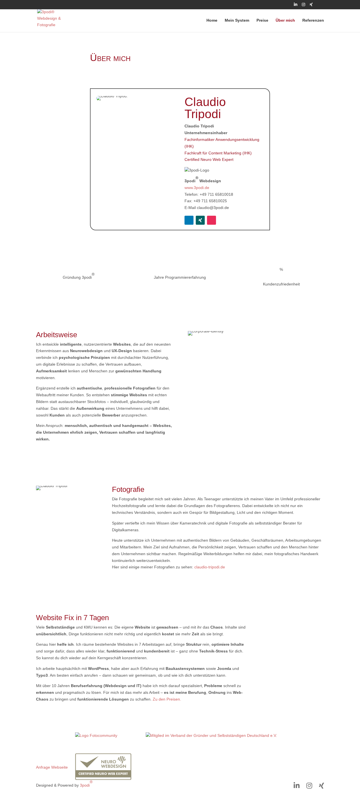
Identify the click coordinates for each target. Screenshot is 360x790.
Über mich (285, 20)
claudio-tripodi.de (209, 567)
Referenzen (313, 20)
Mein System (237, 20)
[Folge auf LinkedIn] (189, 220)
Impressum (46, 735)
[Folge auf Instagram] (211, 220)
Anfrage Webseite (52, 767)
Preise (262, 20)
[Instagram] (303, 6)
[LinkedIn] (295, 6)
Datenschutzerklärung (55, 746)
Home (211, 20)
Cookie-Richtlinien (52, 756)
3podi (86, 783)
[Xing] (311, 6)
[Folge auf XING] (200, 220)
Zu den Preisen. (167, 699)
